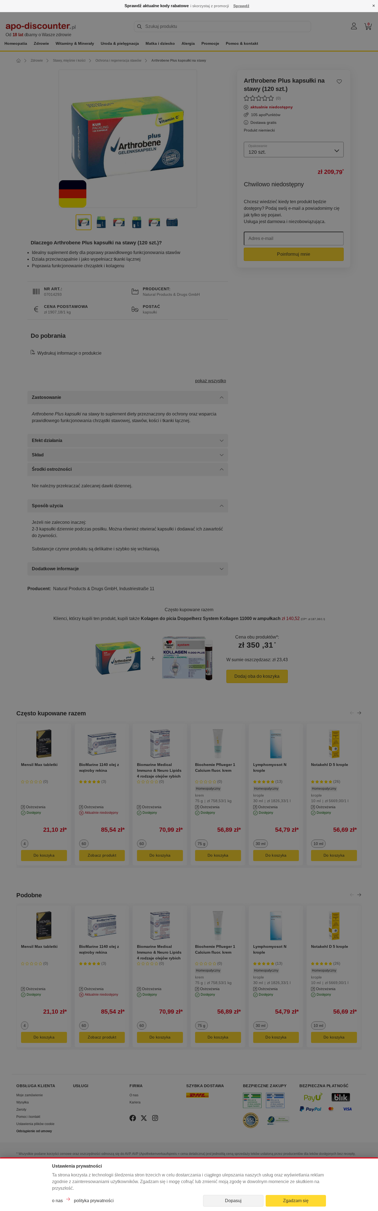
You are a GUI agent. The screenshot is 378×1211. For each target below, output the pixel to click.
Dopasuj (233, 1200)
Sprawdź (241, 6)
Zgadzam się (296, 1200)
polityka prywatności (94, 1200)
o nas (57, 1200)
